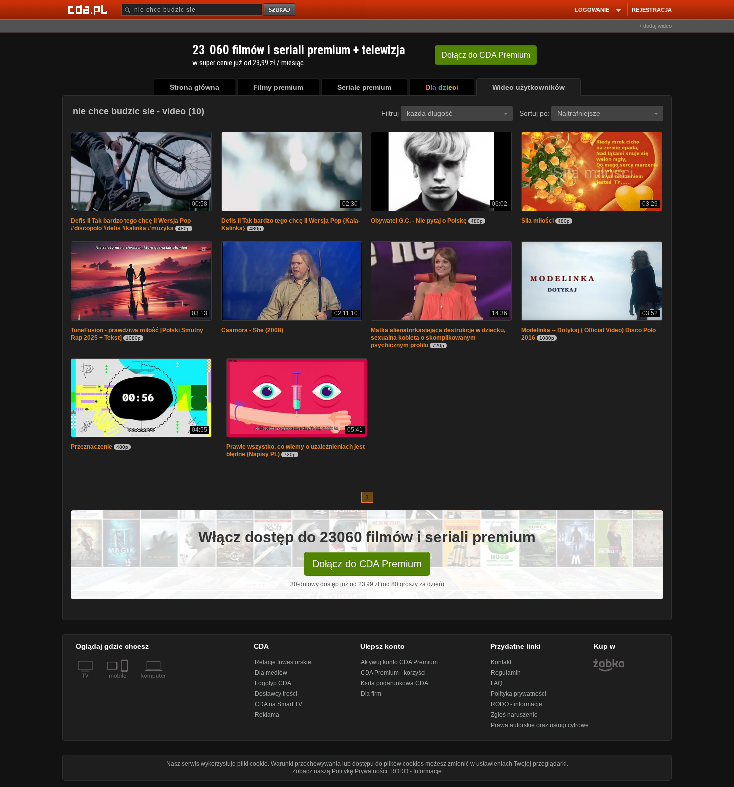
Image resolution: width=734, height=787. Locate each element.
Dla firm (371, 696)
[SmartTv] (125, 684)
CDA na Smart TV (278, 707)
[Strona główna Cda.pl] (89, 9)
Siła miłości (537, 221)
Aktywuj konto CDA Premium (399, 665)
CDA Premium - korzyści (393, 675)
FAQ (496, 686)
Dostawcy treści (276, 696)
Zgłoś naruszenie (514, 717)
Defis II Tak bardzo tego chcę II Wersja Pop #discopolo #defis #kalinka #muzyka (131, 225)
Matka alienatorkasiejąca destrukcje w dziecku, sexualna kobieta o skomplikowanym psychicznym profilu (438, 340)
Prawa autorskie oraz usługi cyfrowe (540, 728)
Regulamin (506, 675)
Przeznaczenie (91, 449)
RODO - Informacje (416, 774)
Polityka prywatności (518, 696)
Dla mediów (271, 675)
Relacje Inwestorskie (283, 665)
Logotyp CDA (273, 686)
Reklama (267, 717)
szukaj (280, 10)
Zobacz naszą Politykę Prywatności (339, 774)
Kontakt (501, 665)
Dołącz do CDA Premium (367, 566)
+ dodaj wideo (655, 26)
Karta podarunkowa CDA (394, 686)
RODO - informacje (516, 707)
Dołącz (485, 55)
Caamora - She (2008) (252, 332)
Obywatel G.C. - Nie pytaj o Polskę (419, 221)
